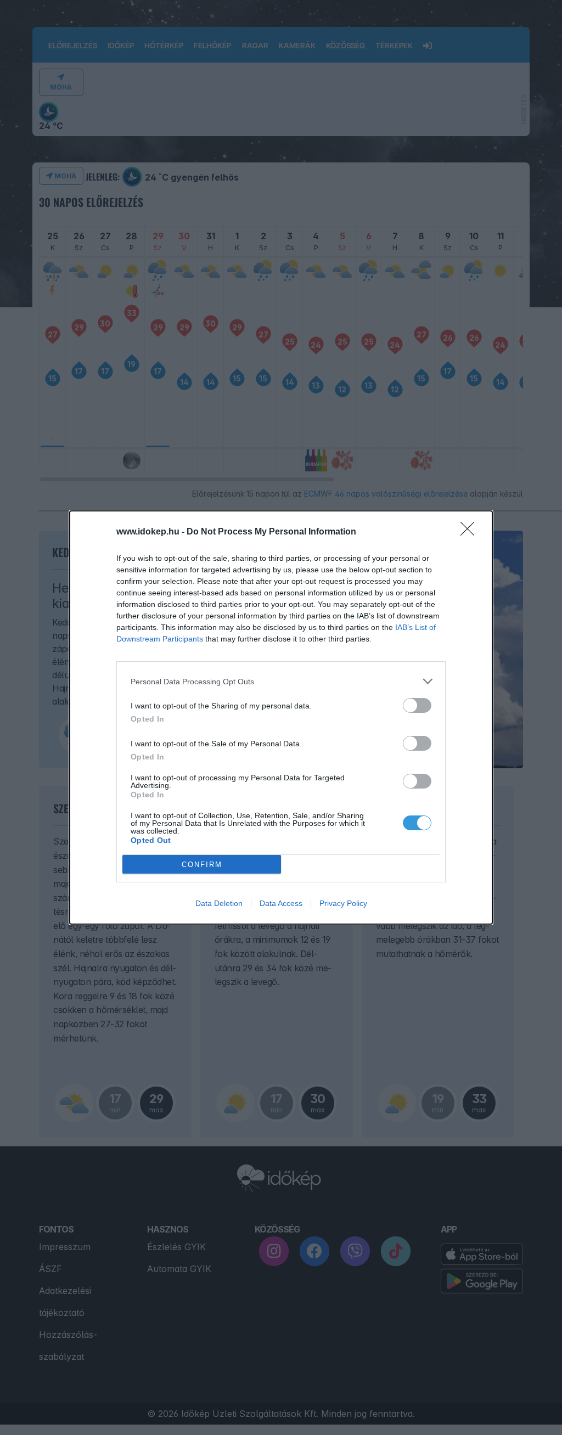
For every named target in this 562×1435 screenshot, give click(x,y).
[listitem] (281, 681)
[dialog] (281, 717)
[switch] (417, 705)
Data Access (281, 903)
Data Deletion (219, 903)
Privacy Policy (343, 903)
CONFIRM (202, 864)
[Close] (470, 532)
